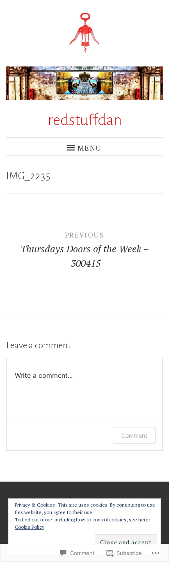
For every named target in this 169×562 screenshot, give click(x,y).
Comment (134, 435)
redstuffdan (85, 120)
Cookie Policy (29, 527)
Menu (89, 147)
